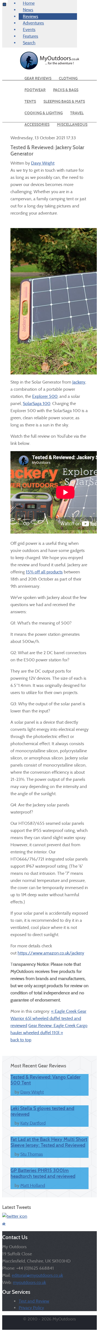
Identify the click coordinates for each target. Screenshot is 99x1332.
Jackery (78, 382)
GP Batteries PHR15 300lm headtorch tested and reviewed (42, 1173)
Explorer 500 (44, 396)
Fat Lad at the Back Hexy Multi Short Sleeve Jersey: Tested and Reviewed (48, 1142)
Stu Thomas (31, 1154)
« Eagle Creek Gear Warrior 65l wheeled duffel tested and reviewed (48, 1018)
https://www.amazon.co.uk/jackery (51, 953)
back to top (20, 1039)
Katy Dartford (33, 1123)
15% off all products (44, 572)
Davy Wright (42, 163)
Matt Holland (32, 1185)
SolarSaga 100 (36, 403)
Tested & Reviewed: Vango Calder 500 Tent (45, 1080)
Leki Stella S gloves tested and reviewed (42, 1111)
